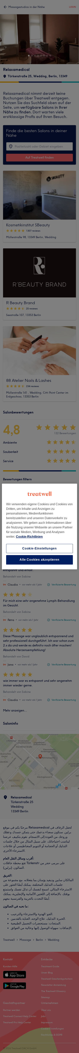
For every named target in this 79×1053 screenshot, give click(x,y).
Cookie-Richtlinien (29, 536)
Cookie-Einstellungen (39, 548)
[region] (39, 526)
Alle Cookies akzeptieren (39, 559)
